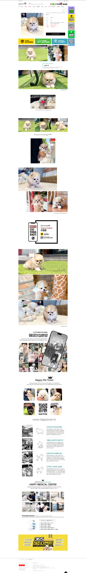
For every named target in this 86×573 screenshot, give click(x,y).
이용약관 (23, 559)
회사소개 (20, 559)
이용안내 (26, 559)
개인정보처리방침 (30, 559)
